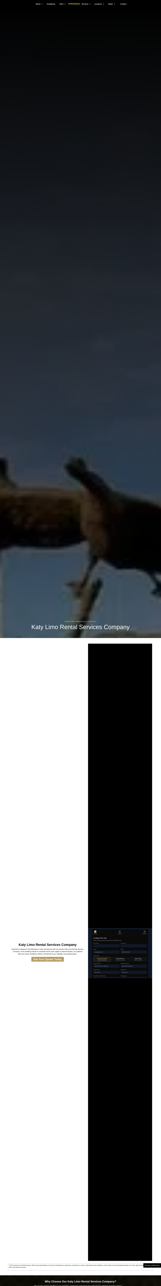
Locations (98, 4)
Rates (110, 4)
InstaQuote (51, 4)
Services (85, 4)
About (38, 4)
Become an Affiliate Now (152, 1265)
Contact (123, 4)
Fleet (61, 4)
